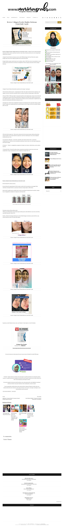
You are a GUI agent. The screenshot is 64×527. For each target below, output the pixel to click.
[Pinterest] (49, 17)
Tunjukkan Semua (58, 501)
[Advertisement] (53, 136)
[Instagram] (54, 17)
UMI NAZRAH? (53, 47)
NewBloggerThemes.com (42, 524)
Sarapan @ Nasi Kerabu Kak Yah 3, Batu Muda (29, 484)
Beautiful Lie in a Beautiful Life (29, 492)
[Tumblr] (58, 17)
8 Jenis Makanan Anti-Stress (55, 158)
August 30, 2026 (29, 498)
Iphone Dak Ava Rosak (29, 493)
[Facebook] (45, 17)
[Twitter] (43, 17)
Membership (14, 17)
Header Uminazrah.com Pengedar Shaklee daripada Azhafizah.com (55, 172)
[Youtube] (56, 17)
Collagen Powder (7, 391)
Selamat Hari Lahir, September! (29, 488)
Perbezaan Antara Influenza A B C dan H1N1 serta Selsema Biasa (55, 178)
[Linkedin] (52, 17)
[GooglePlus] (47, 17)
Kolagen (14, 391)
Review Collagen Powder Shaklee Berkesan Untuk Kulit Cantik (22, 23)
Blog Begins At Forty (29, 497)
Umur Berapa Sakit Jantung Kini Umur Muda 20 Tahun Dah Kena (55, 165)
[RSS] (60, 17)
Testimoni (21, 17)
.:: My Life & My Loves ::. (28, 478)
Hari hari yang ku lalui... (28, 483)
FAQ (8, 17)
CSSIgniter (23, 524)
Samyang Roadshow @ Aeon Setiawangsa (29, 479)
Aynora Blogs (29, 487)
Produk (28, 17)
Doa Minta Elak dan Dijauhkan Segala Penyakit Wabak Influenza (55, 153)
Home (4, 17)
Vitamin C (35, 17)
